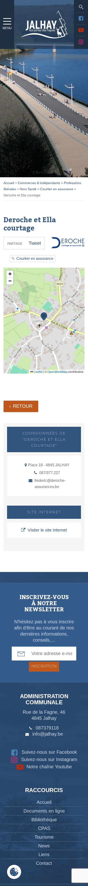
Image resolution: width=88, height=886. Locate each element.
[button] (44, 316)
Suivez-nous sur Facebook (48, 752)
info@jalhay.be (47, 734)
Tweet (35, 243)
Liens (44, 854)
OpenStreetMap (57, 372)
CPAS (44, 828)
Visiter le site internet (47, 530)
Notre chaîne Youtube (48, 766)
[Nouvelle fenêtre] (81, 18)
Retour (22, 406)
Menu (7, 28)
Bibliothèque (44, 819)
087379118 (47, 727)
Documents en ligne (44, 811)
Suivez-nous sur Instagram (48, 759)
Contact (44, 863)
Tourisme (44, 837)
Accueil (44, 802)
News (44, 845)
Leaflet (37, 372)
